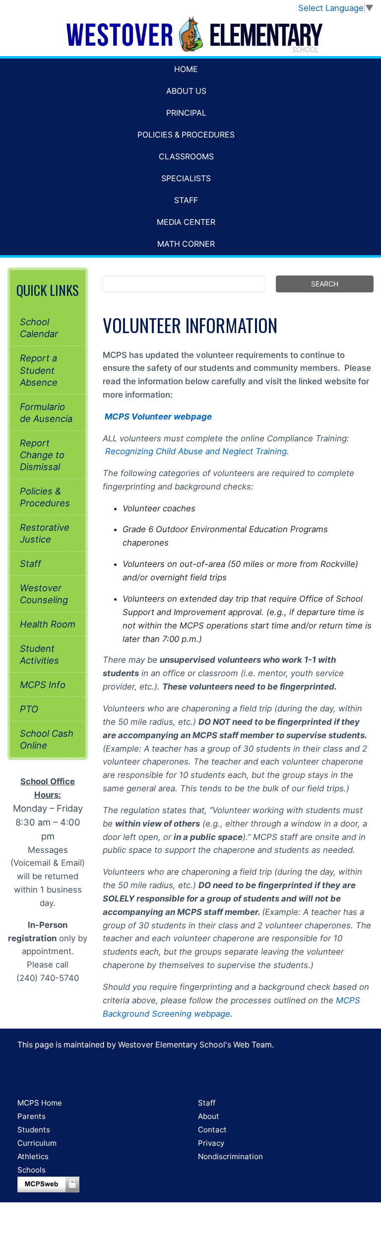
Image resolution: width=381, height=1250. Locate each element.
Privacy (211, 1143)
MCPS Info (42, 684)
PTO (29, 708)
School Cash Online (46, 739)
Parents (31, 1116)
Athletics (33, 1156)
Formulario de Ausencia (46, 412)
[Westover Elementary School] (190, 35)
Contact (212, 1129)
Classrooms (186, 156)
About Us (186, 91)
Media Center (186, 222)
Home (186, 69)
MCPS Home (39, 1103)
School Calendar (39, 327)
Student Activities (39, 654)
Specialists (186, 178)
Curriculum (37, 1143)
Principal (186, 113)
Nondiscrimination (230, 1156)
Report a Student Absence (39, 369)
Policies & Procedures (186, 134)
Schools (31, 1170)
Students (33, 1129)
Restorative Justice (44, 533)
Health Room (47, 624)
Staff (186, 200)
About (208, 1116)
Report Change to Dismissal (42, 454)
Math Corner (186, 244)
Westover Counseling (44, 593)
